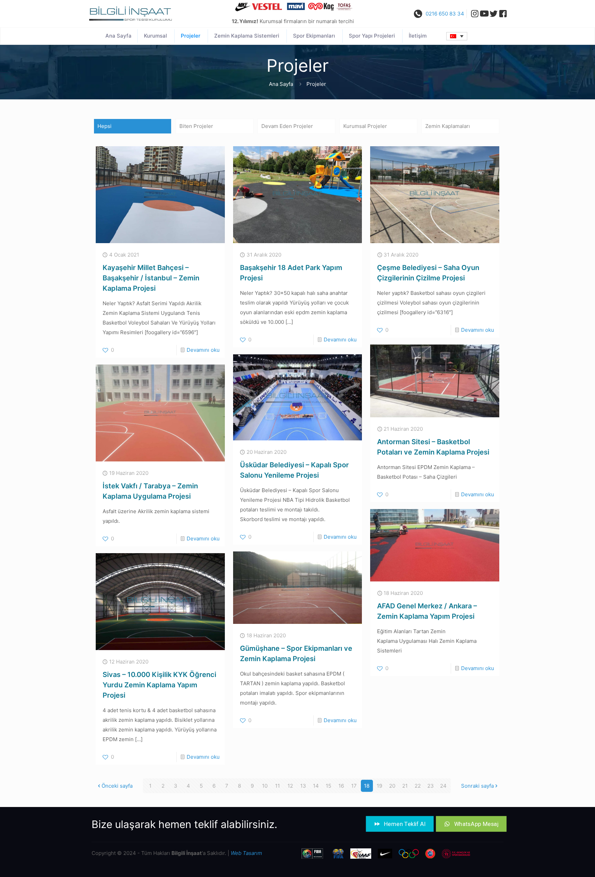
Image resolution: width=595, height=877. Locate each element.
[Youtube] (484, 13)
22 (418, 786)
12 (290, 786)
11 (277, 786)
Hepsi (104, 126)
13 (303, 786)
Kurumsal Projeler (365, 126)
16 (341, 786)
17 (354, 786)
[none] (456, 36)
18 (366, 786)
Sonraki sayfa (477, 786)
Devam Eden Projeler (287, 126)
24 (443, 786)
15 (328, 786)
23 (430, 786)
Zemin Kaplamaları (447, 126)
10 (265, 786)
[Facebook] (503, 13)
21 (405, 786)
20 (392, 786)
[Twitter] (493, 13)
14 (316, 786)
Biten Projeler (196, 126)
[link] (130, 14)
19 (379, 786)
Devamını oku (203, 350)
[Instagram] (472, 13)
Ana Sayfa (281, 84)
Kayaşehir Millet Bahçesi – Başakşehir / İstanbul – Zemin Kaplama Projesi (151, 277)
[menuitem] (456, 36)
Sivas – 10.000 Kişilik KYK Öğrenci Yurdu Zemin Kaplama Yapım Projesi (159, 684)
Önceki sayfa (117, 786)
